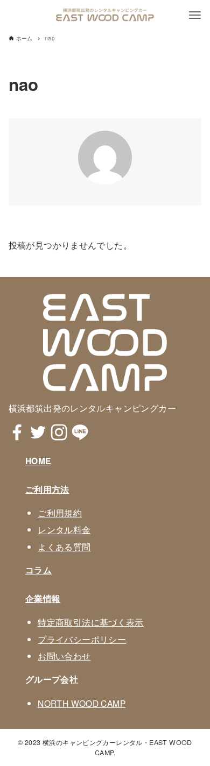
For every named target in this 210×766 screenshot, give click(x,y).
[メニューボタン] (195, 15)
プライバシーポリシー (82, 639)
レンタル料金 (64, 529)
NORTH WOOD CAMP (81, 703)
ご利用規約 (60, 513)
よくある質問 (64, 546)
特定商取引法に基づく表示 (91, 622)
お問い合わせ (64, 656)
